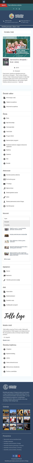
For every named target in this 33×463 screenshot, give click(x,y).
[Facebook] (13, 9)
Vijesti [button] (5, 218)
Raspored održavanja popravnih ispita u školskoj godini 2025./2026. (18, 247)
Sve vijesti (8, 259)
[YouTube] (19, 9)
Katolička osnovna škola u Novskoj (13, 449)
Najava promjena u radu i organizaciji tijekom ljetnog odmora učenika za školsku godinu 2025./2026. (19, 254)
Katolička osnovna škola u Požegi (12, 443)
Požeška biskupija (8, 441)
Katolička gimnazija (10, 461)
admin (17, 67)
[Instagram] (16, 9)
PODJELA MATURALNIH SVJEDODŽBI (18, 234)
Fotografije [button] (6, 225)
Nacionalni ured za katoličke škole (12, 439)
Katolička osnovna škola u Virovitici (13, 447)
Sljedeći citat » (6, 340)
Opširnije (21, 82)
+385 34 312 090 (8, 20)
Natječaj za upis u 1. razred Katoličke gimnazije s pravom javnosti (18, 229)
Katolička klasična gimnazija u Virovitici (14, 445)
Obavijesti (17, 71)
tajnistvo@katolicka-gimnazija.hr (11, 22)
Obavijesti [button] (6, 221)
